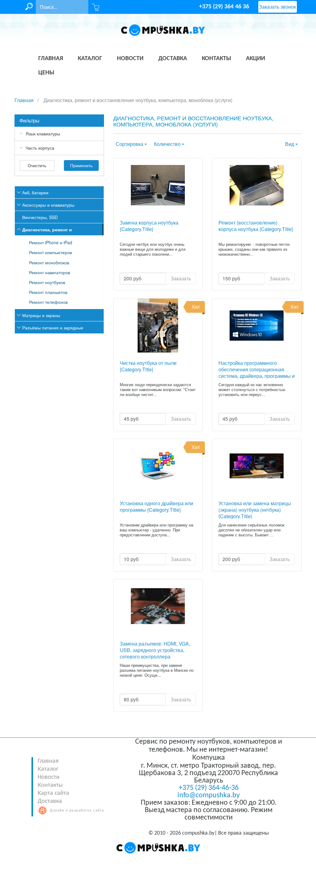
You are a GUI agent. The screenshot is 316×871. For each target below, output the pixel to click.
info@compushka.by (208, 795)
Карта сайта (53, 793)
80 (131, 699)
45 (131, 418)
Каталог (48, 769)
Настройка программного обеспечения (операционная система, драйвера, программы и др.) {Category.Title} (256, 369)
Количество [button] (167, 143)
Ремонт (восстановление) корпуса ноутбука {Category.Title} (255, 226)
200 (132, 278)
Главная (48, 761)
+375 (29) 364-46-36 (209, 788)
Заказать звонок (277, 6)
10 (131, 559)
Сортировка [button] (129, 143)
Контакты (50, 785)
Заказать (181, 278)
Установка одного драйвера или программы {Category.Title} (156, 506)
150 (231, 278)
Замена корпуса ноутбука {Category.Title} (149, 226)
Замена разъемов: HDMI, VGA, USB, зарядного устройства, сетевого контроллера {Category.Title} (155, 650)
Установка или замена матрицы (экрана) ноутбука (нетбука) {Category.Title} (254, 509)
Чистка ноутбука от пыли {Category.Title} (148, 366)
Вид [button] (289, 143)
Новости (49, 777)
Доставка (50, 801)
